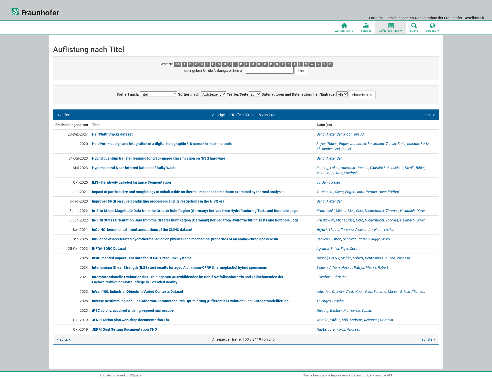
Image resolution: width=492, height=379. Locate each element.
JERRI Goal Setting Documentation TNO (124, 329)
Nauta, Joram (327, 329)
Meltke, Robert (352, 258)
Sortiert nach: (128, 94)
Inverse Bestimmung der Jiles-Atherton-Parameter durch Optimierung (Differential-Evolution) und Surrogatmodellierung (190, 301)
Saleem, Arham (328, 267)
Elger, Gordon (351, 249)
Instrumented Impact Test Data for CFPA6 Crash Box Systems (141, 258)
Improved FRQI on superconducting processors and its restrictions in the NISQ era (158, 201)
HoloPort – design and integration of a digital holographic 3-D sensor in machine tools (162, 144)
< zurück (63, 115)
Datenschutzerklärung (367, 375)
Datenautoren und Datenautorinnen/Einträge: (299, 94)
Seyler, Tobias (326, 144)
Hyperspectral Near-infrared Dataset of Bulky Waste (134, 168)
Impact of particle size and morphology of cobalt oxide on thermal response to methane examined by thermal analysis (187, 192)
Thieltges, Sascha (330, 301)
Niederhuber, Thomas (381, 211)
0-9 (178, 64)
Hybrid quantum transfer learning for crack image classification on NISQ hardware (158, 158)
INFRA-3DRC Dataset (109, 249)
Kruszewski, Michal (331, 211)
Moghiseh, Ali (353, 134)
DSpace (135, 375)
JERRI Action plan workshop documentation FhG (131, 320)
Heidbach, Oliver (412, 211)
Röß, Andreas (352, 320)
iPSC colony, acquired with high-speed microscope (133, 310)
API (389, 375)
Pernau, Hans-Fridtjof (382, 192)
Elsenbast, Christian (331, 277)
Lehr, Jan (323, 291)
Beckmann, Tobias (381, 144)
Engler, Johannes (352, 144)
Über (306, 375)
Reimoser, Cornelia (378, 320)
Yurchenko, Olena (330, 192)
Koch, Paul (363, 291)
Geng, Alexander (329, 134)
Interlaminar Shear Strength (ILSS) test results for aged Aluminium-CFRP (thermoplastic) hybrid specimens (179, 267)
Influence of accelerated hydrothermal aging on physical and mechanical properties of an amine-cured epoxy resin (185, 239)
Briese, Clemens (412, 291)
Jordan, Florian (328, 182)
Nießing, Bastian (329, 310)
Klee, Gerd (355, 211)
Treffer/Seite (237, 94)
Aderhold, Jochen (354, 168)
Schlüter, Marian (386, 291)
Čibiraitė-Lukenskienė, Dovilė (392, 168)
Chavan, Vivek (343, 291)
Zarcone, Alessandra (357, 230)
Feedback (320, 375)
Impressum (339, 375)
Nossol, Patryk (327, 258)
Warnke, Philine (328, 320)
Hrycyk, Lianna (327, 230)
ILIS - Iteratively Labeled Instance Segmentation (131, 182)
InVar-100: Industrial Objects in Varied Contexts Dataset (137, 291)
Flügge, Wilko (379, 239)
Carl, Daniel (342, 149)
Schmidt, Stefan (355, 239)
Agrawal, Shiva (327, 249)
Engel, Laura (354, 192)
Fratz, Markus (408, 144)
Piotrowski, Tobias (357, 310)
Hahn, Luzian (384, 230)
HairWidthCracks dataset (112, 134)
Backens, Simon (328, 239)
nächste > (427, 115)
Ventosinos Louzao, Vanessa (387, 258)
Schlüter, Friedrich (344, 173)
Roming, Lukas (327, 168)
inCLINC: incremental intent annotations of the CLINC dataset (142, 230)
